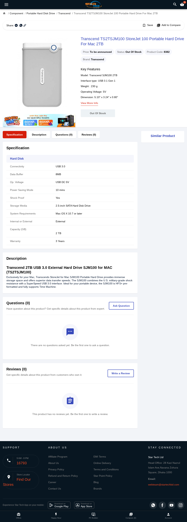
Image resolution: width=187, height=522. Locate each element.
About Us (53, 463)
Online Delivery (102, 463)
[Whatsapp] (153, 505)
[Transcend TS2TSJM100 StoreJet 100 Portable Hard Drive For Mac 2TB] (39, 74)
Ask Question (121, 305)
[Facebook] (162, 505)
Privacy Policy (56, 469)
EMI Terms (100, 456)
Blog (96, 482)
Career (52, 482)
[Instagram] (180, 505)
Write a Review (121, 373)
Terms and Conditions (106, 469)
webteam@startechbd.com (163, 484)
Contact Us (54, 488)
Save (147, 25)
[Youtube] (171, 505)
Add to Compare (169, 25)
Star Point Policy (103, 475)
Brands (98, 488)
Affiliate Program (57, 456)
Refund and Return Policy (63, 475)
